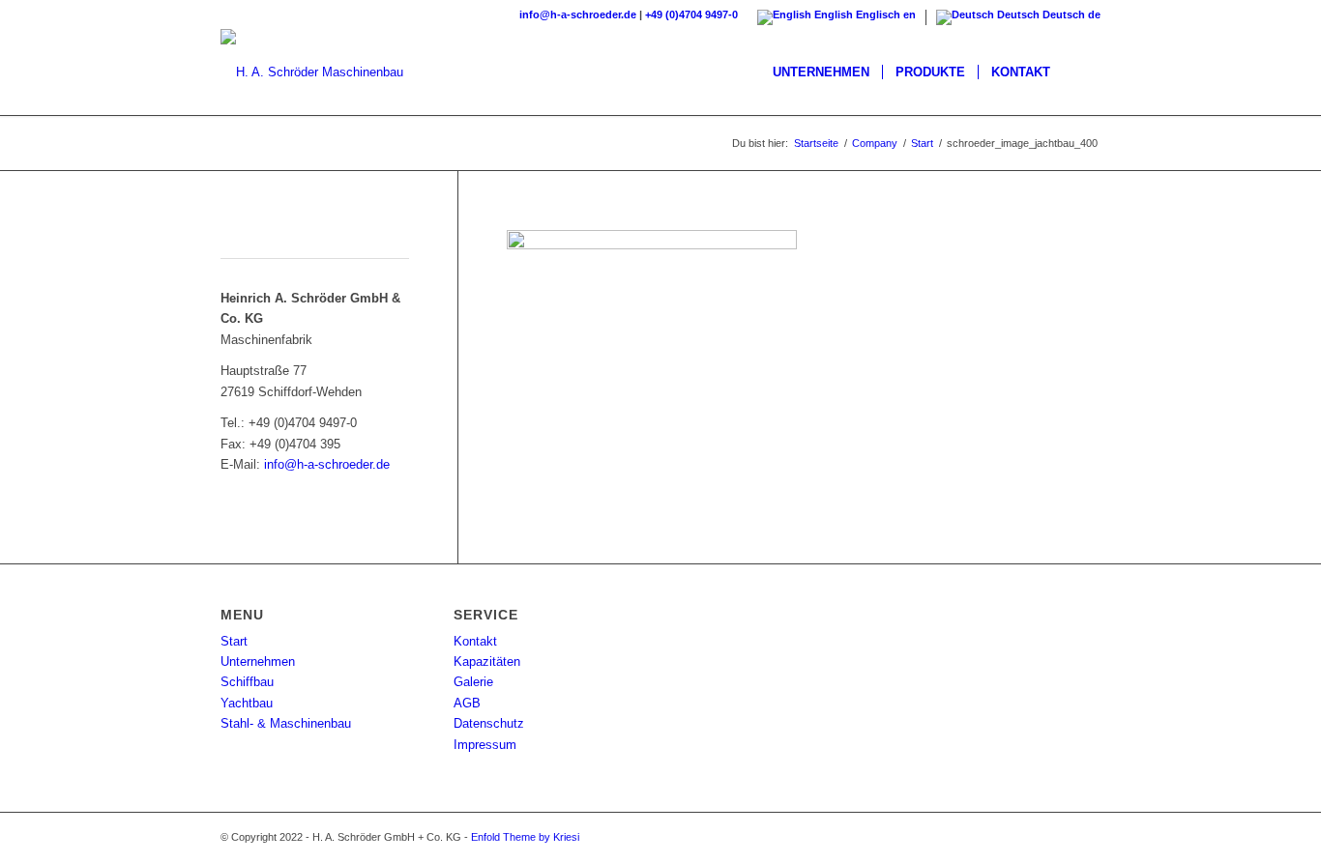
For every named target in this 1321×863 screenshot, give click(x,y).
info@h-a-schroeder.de (577, 14)
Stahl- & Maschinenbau (285, 723)
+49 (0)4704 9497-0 (691, 14)
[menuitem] (821, 72)
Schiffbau (247, 682)
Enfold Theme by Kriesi (525, 837)
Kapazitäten (487, 661)
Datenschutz (489, 723)
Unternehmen (257, 661)
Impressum (485, 744)
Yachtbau (246, 703)
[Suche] (1082, 72)
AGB (467, 703)
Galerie (473, 682)
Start (234, 641)
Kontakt (475, 641)
